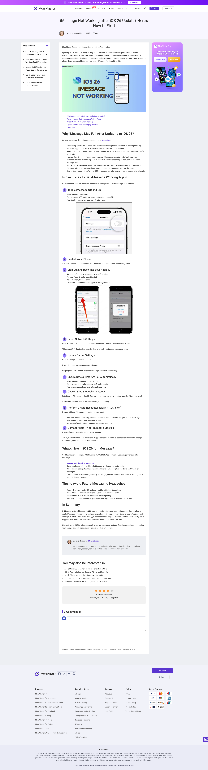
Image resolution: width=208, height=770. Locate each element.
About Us (108, 694)
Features (100, 8)
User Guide (109, 711)
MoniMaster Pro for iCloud (45, 720)
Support (129, 8)
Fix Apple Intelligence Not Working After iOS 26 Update (85, 581)
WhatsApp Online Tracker (85, 711)
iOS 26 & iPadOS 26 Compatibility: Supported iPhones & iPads (88, 578)
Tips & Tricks (74, 649)
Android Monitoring (82, 698)
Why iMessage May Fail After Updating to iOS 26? (86, 116)
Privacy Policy (130, 698)
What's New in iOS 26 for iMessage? (80, 122)
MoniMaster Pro (41, 694)
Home (66, 649)
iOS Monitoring (93, 541)
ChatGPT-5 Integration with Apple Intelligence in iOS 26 (36, 53)
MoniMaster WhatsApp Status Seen (49, 702)
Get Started (134, 3)
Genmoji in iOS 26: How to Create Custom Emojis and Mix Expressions (35, 69)
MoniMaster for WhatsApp (45, 698)
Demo (110, 8)
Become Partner (111, 707)
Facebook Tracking (82, 720)
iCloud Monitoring (82, 724)
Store (155, 8)
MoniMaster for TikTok (44, 724)
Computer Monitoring (83, 728)
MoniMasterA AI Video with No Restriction (51, 733)
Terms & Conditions (133, 711)
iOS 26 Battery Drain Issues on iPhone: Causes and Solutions (35, 77)
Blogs (137, 8)
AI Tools (78, 733)
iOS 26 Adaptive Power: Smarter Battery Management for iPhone (34, 84)
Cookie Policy (130, 707)
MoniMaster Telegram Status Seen (48, 707)
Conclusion (71, 127)
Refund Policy (130, 702)
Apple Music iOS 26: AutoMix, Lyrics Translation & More (85, 569)
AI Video (89, 8)
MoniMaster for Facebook (45, 711)
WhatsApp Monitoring (83, 707)
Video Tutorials (81, 737)
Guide (119, 8)
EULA (127, 694)
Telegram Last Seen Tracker (86, 715)
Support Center (111, 702)
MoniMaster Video (42, 728)
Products (78, 8)
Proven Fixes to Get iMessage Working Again (84, 119)
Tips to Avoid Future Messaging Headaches (83, 124)
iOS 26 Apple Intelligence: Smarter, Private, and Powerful (86, 572)
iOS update (106, 140)
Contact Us (109, 698)
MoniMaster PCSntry (43, 715)
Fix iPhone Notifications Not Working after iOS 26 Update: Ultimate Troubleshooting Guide (36, 61)
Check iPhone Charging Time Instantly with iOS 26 (83, 575)
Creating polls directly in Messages (80, 463)
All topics (78, 694)
